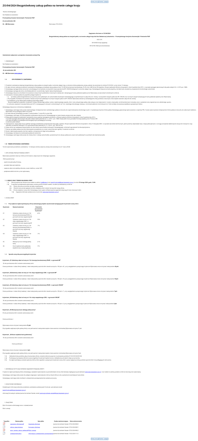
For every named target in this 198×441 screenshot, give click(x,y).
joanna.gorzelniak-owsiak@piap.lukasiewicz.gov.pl (54, 393)
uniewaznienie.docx (15, 433)
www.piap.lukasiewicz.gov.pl (51, 192)
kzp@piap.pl (44, 182)
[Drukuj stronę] (196, 6)
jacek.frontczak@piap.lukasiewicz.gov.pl (62, 182)
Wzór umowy (32, 430)
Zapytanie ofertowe (34, 424)
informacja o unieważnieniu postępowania (40, 433)
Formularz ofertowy (34, 427)
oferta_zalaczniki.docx (16, 427)
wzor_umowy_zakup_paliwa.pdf (19, 430)
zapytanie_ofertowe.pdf (17, 424)
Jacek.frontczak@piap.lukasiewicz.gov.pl (14, 390)
